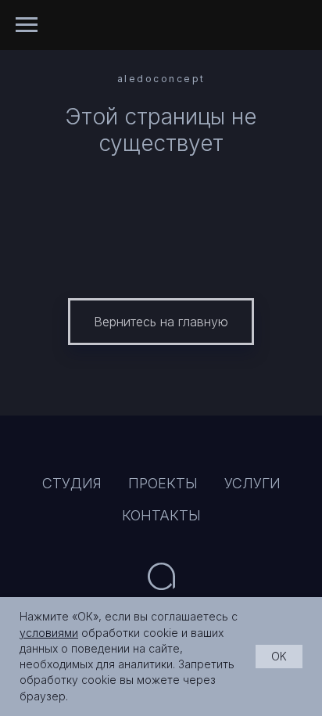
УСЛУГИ (252, 483)
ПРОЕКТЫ (163, 483)
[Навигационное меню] (27, 25)
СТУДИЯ (72, 483)
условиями (49, 632)
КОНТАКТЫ (161, 515)
